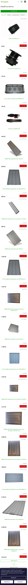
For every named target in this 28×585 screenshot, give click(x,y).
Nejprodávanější (15, 15)
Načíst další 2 (14, 560)
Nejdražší (9, 15)
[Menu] (25, 1)
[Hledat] (18, 1)
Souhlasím (20, 581)
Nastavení (13, 577)
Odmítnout (7, 581)
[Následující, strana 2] (14, 564)
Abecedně (22, 15)
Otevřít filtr (14, 11)
